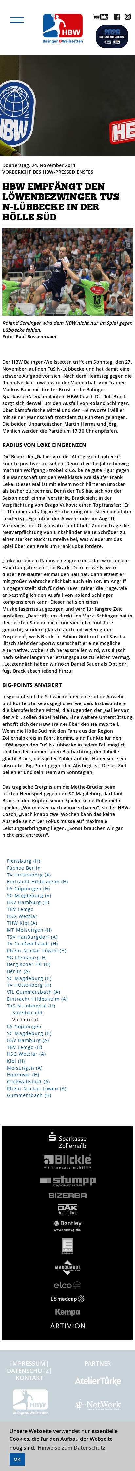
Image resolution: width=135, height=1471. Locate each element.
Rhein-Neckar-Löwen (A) (37, 1088)
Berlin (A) (18, 971)
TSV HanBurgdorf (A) (32, 937)
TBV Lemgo (20, 909)
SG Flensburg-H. (27, 957)
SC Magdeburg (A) (29, 895)
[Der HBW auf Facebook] (115, 18)
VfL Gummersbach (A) (33, 992)
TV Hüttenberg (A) (29, 875)
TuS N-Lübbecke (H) (31, 1006)
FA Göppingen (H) (28, 888)
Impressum (27, 1363)
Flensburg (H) (23, 861)
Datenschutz (28, 1370)
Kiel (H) (16, 1061)
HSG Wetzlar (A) (26, 1054)
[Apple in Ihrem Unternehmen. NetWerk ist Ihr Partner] (97, 1407)
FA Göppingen (24, 1026)
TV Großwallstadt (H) (32, 944)
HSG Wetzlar (22, 916)
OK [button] (17, 1459)
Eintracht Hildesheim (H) (37, 881)
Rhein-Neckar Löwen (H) (37, 950)
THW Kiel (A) (22, 923)
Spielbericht (27, 1012)
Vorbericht (25, 1019)
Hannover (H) (23, 1074)
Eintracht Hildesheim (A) (37, 999)
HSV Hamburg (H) (28, 902)
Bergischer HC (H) (29, 964)
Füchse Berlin (24, 868)
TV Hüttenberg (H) (29, 985)
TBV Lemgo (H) (24, 1047)
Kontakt (29, 1378)
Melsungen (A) (25, 1068)
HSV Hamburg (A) (28, 1040)
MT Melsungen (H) (29, 930)
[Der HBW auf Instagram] (126, 18)
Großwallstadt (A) (28, 1081)
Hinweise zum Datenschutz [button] (71, 1447)
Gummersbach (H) (29, 1095)
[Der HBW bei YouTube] (100, 18)
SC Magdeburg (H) (29, 978)
